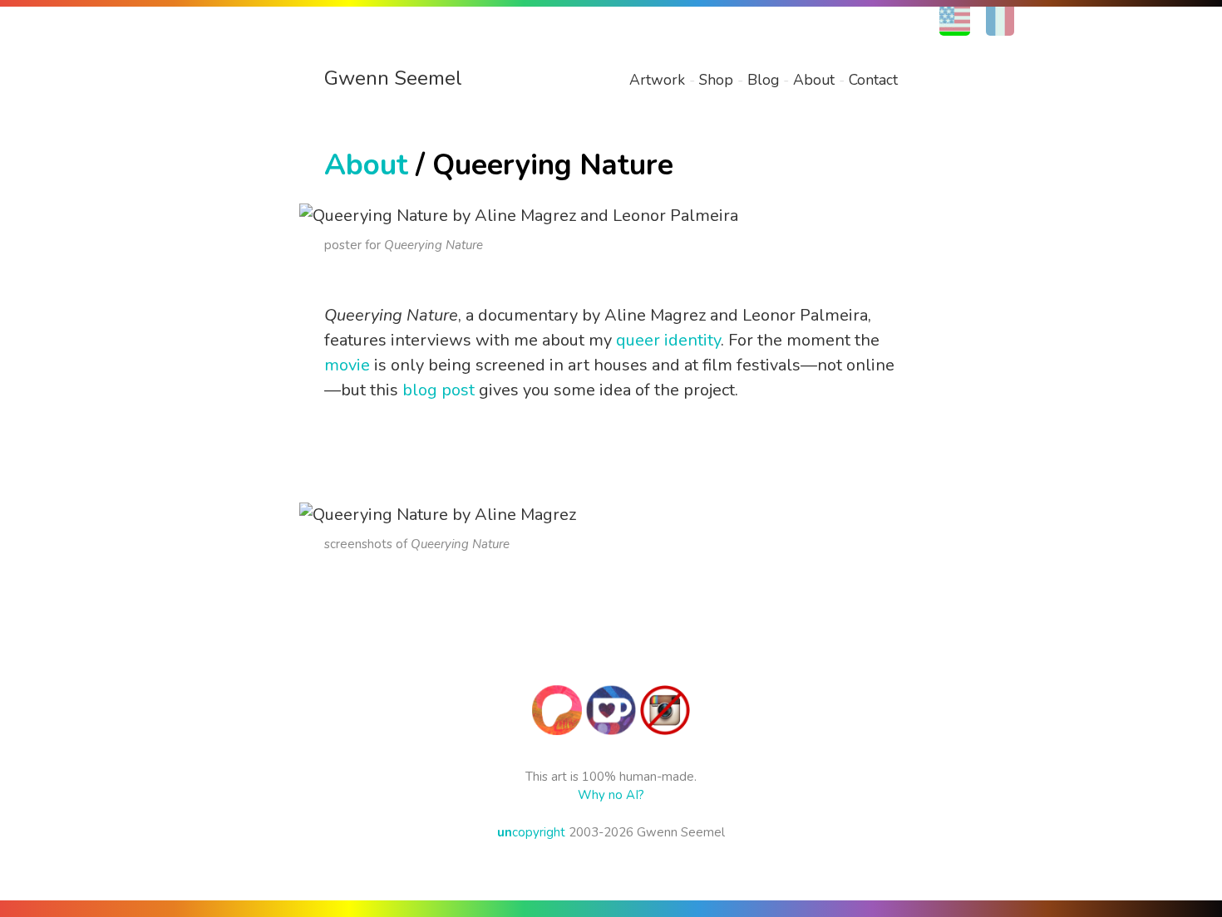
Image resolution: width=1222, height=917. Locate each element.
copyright (531, 832)
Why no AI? (611, 795)
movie (347, 365)
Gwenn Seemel (393, 78)
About (814, 80)
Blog (763, 80)
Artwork (657, 80)
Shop (716, 80)
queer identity (668, 340)
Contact (873, 80)
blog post (438, 390)
